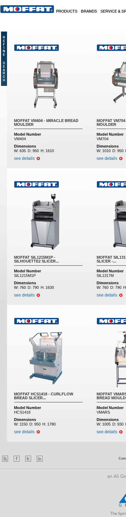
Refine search (4, 59)
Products (66, 11)
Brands (89, 11)
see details (24, 158)
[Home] (27, 9)
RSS (5, 459)
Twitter (28, 459)
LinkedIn (40, 459)
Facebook (17, 459)
